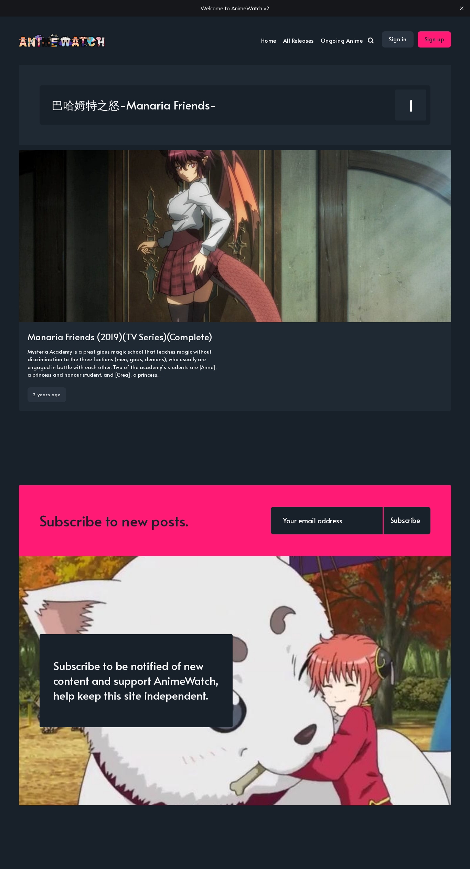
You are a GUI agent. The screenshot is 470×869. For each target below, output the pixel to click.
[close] (461, 8)
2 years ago (47, 394)
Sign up (435, 39)
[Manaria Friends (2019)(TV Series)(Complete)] (235, 280)
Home (268, 40)
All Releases (298, 40)
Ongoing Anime (342, 40)
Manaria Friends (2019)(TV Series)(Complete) (120, 336)
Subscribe (405, 520)
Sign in (398, 39)
